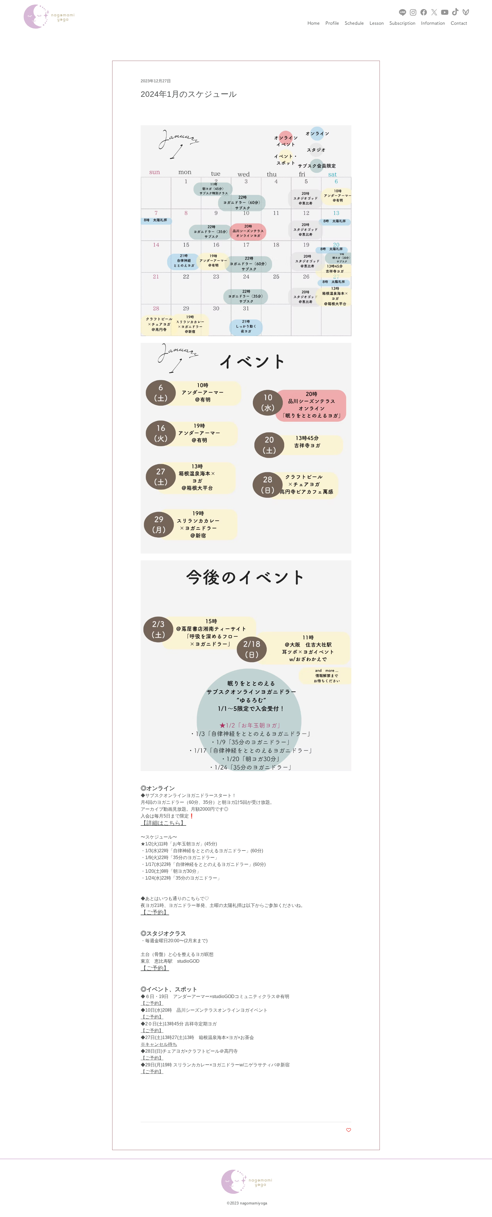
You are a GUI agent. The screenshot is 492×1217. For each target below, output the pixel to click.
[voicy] (466, 12)
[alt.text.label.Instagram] (413, 12)
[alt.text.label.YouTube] (444, 12)
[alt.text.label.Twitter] (434, 12)
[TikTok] (455, 12)
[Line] (402, 12)
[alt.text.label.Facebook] (423, 12)
